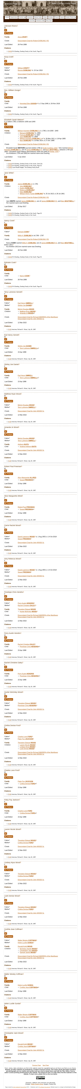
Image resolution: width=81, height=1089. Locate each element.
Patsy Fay (25, 739)
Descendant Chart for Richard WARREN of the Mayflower (38, 317)
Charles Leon (25, 736)
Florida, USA (53, 151)
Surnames (30, 17)
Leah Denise (27, 748)
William (23, 68)
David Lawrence (26, 536)
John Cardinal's (16, 1087)
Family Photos (70, 17)
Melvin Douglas (26, 309)
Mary (25, 140)
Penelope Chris (29, 646)
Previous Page (40, 20)
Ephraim (23, 232)
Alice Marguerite (27, 477)
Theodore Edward (27, 609)
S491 (10, 167)
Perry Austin (26, 603)
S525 (10, 51)
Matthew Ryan (27, 311)
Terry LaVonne (28, 348)
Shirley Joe (25, 305)
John (25, 186)
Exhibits (51, 17)
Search (62, 17)
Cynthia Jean (28, 987)
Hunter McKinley (28, 611)
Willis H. (25, 235)
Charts (45, 17)
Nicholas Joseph (28, 949)
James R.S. (34, 150)
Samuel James (28, 952)
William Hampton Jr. (31, 138)
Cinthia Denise (27, 784)
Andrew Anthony (28, 446)
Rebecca (27, 190)
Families (21, 17)
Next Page (49, 20)
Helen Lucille (25, 943)
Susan (26, 480)
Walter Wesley (27, 940)
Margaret (27, 133)
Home (7, 17)
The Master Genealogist (44, 1087)
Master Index (38, 17)
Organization (13, 17)
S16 (10, 329)
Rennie (24, 70)
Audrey (26, 188)
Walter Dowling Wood (37, 1084)
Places (57, 17)
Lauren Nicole (27, 745)
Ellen (25, 192)
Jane (25, 137)
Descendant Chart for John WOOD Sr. (31, 319)
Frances (26, 135)
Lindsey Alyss (27, 747)
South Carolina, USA (49, 148)
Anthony (23, 444)
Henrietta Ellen (28, 103)
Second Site (23, 1087)
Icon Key (32, 20)
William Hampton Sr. (29, 131)
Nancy (24, 276)
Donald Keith (25, 946)
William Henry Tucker (31, 194)
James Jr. (25, 184)
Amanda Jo (26, 313)
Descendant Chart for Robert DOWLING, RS (33, 41)
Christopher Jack (28, 950)
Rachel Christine (26, 605)
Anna (22, 37)
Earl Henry (25, 303)
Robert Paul (26, 507)
